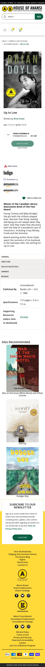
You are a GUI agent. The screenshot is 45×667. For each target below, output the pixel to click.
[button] (22, 134)
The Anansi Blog (22, 557)
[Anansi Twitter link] (22, 595)
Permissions (22, 562)
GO (39, 16)
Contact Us (23, 565)
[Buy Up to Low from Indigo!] (8, 173)
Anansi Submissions (23, 588)
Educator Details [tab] (9, 266)
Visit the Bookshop (22, 551)
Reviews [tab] (5, 276)
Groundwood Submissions (23, 619)
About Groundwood (22, 616)
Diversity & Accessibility (22, 640)
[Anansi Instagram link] (28, 595)
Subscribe (22, 537)
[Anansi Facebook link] (16, 595)
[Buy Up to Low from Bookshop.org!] (11, 179)
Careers (22, 643)
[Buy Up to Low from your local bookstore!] (11, 166)
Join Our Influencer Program (22, 645)
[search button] (5, 17)
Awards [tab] (5, 271)
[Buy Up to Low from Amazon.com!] (11, 191)
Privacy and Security (22, 637)
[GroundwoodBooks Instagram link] (28, 626)
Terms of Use (22, 635)
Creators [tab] (5, 261)
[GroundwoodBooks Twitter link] (22, 626)
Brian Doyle (19, 118)
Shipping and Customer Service (23, 554)
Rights (23, 559)
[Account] (27, 30)
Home (4, 41)
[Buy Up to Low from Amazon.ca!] (11, 185)
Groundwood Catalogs (22, 621)
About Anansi (22, 585)
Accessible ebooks (11, 44)
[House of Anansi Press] (22, 8)
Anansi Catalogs (22, 590)
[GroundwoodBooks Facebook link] (16, 626)
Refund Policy (22, 632)
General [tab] (5, 256)
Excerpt (24, 317)
